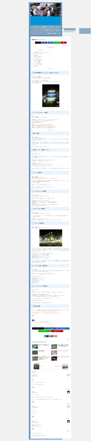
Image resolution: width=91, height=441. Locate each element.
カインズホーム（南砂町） (38, 59)
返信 (68, 389)
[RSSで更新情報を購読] (56, 336)
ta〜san (33, 406)
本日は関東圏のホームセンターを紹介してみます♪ (41, 52)
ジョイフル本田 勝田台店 (38, 63)
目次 (39, 50)
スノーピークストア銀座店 (38, 64)
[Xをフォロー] (47, 336)
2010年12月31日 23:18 (35, 422)
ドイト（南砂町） (36, 57)
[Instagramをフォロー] (50, 336)
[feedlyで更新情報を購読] (54, 336)
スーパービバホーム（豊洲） (38, 53)
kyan (32, 391)
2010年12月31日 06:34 (35, 407)
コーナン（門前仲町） (37, 61)
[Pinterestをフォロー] (52, 336)
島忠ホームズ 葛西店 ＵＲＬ (38, 56)
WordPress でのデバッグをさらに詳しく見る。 (39, 435)
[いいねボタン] (33, 315)
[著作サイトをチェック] (45, 336)
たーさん (33, 374)
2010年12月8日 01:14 (35, 392)
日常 (33, 320)
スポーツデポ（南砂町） (37, 60)
